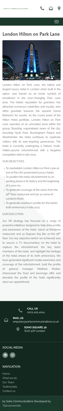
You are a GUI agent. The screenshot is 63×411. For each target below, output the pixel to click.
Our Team (8, 382)
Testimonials (9, 386)
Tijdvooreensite (11, 405)
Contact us (8, 391)
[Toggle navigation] (56, 22)
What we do (9, 378)
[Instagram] (12, 355)
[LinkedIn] (5, 355)
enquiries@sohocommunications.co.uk (36, 321)
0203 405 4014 (36, 312)
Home (6, 373)
